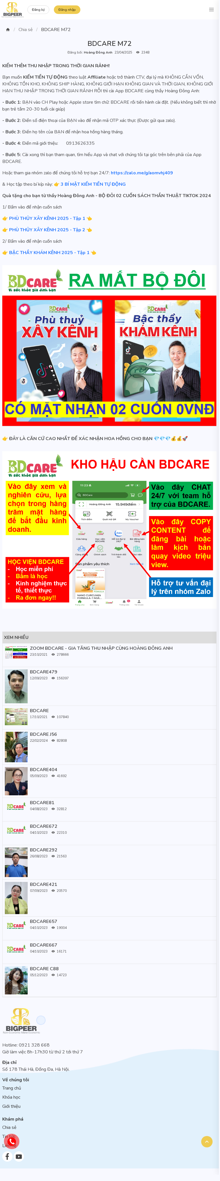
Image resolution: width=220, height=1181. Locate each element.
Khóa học (11, 1097)
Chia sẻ (26, 29)
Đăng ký (38, 9)
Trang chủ (11, 1088)
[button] (211, 9)
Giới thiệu (11, 1106)
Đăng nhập (67, 9)
